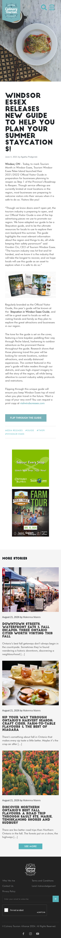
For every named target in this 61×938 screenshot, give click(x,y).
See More (30, 846)
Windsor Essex (15, 434)
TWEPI (41, 430)
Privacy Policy (8, 891)
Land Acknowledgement (44, 886)
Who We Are (8, 880)
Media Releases (14, 430)
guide (30, 430)
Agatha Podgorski (29, 157)
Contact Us (7, 886)
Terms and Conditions (42, 880)
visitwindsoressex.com (32, 403)
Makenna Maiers (32, 617)
